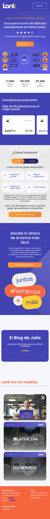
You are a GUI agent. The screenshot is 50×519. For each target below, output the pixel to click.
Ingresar (39, 6)
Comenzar (25, 44)
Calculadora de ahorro (25, 265)
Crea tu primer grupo (25, 214)
